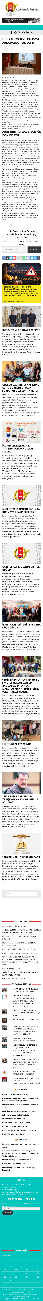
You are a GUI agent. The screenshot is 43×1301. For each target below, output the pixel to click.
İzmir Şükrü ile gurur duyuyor (14, 1134)
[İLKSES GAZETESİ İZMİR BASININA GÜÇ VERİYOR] (21, 611)
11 (16, 1270)
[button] (39, 27)
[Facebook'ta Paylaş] (4, 258)
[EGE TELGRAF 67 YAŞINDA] (21, 730)
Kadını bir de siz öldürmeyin (13, 1163)
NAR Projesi (22, 1139)
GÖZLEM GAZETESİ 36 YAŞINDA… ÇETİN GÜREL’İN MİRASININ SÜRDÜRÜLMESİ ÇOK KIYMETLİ (20, 387)
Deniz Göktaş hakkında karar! (14, 1126)
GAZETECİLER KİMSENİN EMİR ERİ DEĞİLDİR (21, 568)
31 (10, 1281)
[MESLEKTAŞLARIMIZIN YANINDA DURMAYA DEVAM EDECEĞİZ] (21, 495)
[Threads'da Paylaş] (38, 258)
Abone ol (34, 249)
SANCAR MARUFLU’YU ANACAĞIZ (21, 857)
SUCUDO (15, 1299)
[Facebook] (12, 32)
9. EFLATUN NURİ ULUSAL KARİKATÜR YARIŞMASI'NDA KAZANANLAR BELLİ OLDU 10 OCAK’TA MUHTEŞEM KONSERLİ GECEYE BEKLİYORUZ (24, 1001)
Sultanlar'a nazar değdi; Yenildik (15, 1115)
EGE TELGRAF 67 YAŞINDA (17, 744)
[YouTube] (24, 32)
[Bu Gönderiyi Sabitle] (14, 258)
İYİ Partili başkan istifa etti (13, 1119)
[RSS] (32, 32)
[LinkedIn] (28, 32)
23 (5, 1277)
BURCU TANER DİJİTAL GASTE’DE (21, 330)
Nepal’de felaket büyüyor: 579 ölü (16, 1094)
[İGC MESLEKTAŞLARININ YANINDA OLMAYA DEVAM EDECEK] (21, 432)
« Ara (4, 1284)
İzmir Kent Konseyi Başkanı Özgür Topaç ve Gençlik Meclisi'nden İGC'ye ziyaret (26, 1012)
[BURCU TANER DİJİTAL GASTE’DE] (21, 316)
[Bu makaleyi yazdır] (21, 258)
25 (16, 1277)
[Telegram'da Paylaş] (31, 258)
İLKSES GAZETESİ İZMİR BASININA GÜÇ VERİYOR (21, 626)
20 (27, 1273)
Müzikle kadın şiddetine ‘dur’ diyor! (16, 1160)
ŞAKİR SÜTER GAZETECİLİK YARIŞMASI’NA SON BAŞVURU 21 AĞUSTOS (20, 799)
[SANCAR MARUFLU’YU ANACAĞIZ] (21, 843)
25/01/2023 (8, 48)
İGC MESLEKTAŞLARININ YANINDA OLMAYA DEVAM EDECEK (17, 448)
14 (32, 1270)
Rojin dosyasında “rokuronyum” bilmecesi (19, 1111)
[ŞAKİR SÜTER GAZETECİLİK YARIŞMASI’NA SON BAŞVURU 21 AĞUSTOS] (21, 783)
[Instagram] (16, 32)
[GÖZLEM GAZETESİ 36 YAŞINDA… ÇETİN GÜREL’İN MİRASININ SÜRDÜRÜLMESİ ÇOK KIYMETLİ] (21, 371)
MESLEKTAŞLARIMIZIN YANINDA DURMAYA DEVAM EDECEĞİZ (21, 510)
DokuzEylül (23, 1089)
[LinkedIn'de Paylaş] (11, 258)
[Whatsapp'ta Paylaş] (24, 258)
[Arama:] (21, 894)
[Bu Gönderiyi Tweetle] (7, 258)
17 (10, 1273)
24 (10, 1277)
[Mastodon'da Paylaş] (28, 258)
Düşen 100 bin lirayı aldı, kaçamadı (16, 1123)
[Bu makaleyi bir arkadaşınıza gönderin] (18, 258)
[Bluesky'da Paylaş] (35, 258)
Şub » (9, 1284)
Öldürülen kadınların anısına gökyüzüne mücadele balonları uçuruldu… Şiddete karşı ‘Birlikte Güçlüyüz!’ (20, 1153)
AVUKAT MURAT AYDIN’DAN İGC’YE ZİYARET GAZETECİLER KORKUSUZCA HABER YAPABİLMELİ (26, 1080)
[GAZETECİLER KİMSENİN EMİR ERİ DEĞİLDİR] (21, 553)
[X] (20, 32)
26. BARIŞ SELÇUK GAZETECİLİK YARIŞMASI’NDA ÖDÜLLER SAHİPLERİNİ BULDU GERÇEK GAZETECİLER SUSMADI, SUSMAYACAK (24, 1050)
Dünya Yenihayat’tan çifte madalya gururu (19, 1130)
